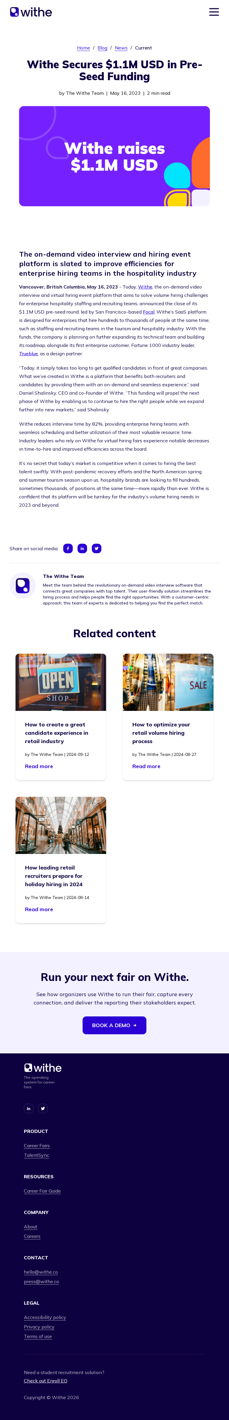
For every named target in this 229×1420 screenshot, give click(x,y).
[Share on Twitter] (96, 548)
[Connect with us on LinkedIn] (28, 1108)
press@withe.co (41, 1281)
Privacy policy (39, 1327)
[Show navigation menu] (214, 11)
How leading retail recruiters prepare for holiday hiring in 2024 (54, 876)
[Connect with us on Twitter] (43, 1108)
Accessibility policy (45, 1317)
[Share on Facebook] (68, 548)
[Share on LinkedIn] (82, 548)
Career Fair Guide (42, 1191)
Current (143, 48)
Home (83, 48)
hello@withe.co (41, 1272)
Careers (32, 1236)
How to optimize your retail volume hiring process (161, 733)
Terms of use (38, 1336)
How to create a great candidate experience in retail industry (56, 733)
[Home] (31, 12)
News (121, 48)
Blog (102, 48)
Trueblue (28, 353)
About (30, 1227)
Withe (145, 287)
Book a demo (111, 1025)
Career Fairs (37, 1145)
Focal (148, 312)
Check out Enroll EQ (45, 1381)
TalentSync (36, 1155)
